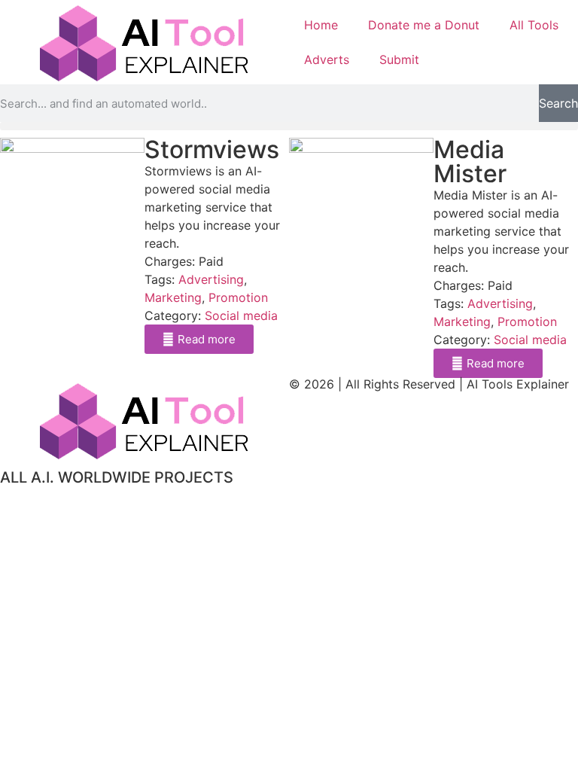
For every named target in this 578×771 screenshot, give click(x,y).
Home (321, 24)
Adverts (326, 59)
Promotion (238, 297)
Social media (241, 315)
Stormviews (211, 149)
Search (558, 103)
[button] (289, 126)
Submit (399, 59)
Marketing (173, 297)
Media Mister (470, 161)
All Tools (534, 24)
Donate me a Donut (423, 24)
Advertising (211, 279)
